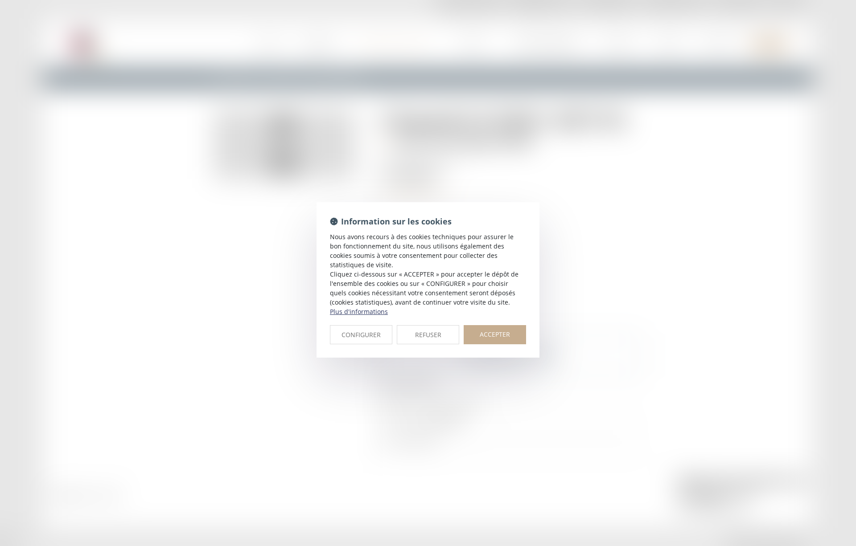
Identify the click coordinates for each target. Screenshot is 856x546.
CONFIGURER (361, 334)
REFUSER (428, 334)
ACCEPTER (495, 334)
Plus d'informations (359, 311)
